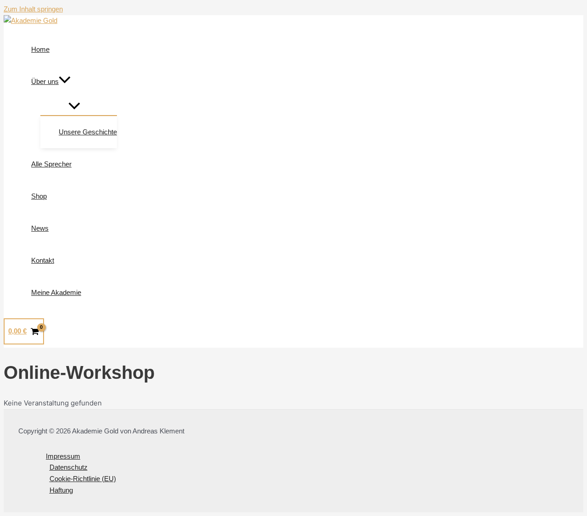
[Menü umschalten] (74, 106)
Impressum (63, 456)
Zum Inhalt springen (33, 9)
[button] (65, 82)
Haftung (61, 490)
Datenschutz (69, 467)
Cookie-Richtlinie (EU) (83, 479)
